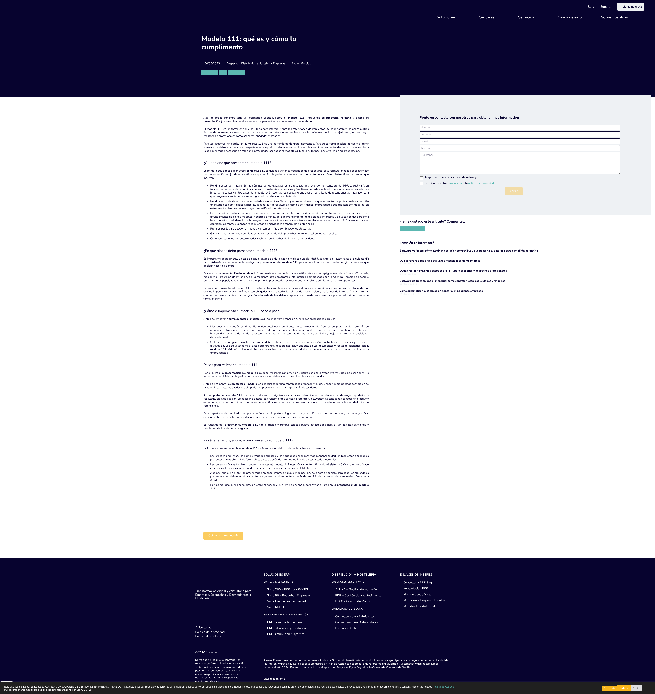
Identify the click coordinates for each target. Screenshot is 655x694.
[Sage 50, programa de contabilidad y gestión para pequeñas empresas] (251, 522)
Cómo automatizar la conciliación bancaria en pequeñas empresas (441, 291)
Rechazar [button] (624, 688)
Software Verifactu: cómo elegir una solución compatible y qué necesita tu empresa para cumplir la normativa (469, 251)
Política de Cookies (443, 686)
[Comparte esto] (214, 72)
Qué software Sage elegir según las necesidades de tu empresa (440, 261)
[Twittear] (223, 72)
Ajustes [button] (636, 688)
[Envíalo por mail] (205, 72)
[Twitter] (198, 618)
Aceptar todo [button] (609, 688)
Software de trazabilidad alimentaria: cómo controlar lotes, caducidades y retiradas (452, 281)
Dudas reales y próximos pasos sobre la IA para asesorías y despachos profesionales (453, 271)
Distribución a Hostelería (256, 63)
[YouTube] (219, 618)
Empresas (279, 63)
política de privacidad (481, 183)
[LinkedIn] (205, 618)
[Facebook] (212, 618)
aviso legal (456, 183)
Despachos (233, 63)
